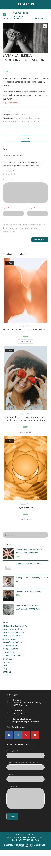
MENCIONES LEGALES (24, 834)
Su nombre (11, 751)
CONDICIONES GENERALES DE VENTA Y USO (24, 837)
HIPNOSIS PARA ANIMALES (14, 635)
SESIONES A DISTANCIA (12, 655)
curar (15, 118)
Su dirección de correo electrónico (22, 762)
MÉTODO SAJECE (9, 639)
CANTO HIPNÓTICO (10, 649)
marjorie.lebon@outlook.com (25, 721)
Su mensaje (11, 786)
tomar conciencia (31, 121)
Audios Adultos (19, 114)
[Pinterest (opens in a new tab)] (24, 4)
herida (21, 118)
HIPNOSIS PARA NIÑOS (12, 629)
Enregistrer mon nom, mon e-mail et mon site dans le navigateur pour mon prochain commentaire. (24, 228)
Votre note (8, 171)
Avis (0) (25, 138)
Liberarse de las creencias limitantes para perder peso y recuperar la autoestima (25, 418)
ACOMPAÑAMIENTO (11, 645)
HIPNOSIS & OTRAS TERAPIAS (15, 626)
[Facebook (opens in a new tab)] (19, 4)
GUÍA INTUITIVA (9, 652)
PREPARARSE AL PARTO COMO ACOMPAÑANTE (25, 329)
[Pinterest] (26, 735)
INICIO (5, 622)
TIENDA (6, 665)
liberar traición (17, 121)
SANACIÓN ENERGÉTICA (12, 642)
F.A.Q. (5, 668)
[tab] (25, 138)
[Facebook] (9, 735)
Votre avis (8, 179)
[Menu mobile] (48, 14)
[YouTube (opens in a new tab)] (32, 4)
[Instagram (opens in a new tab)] (28, 4)
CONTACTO (7, 675)
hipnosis (6, 121)
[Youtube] (35, 735)
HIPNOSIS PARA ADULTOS (13, 632)
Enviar (12, 816)
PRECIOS (6, 662)
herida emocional (32, 118)
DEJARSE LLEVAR (25, 507)
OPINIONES (7, 659)
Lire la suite (25, 341)
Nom (6, 208)
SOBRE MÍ (7, 672)
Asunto (9, 774)
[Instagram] (18, 735)
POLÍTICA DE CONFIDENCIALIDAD (25, 840)
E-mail (31, 208)
